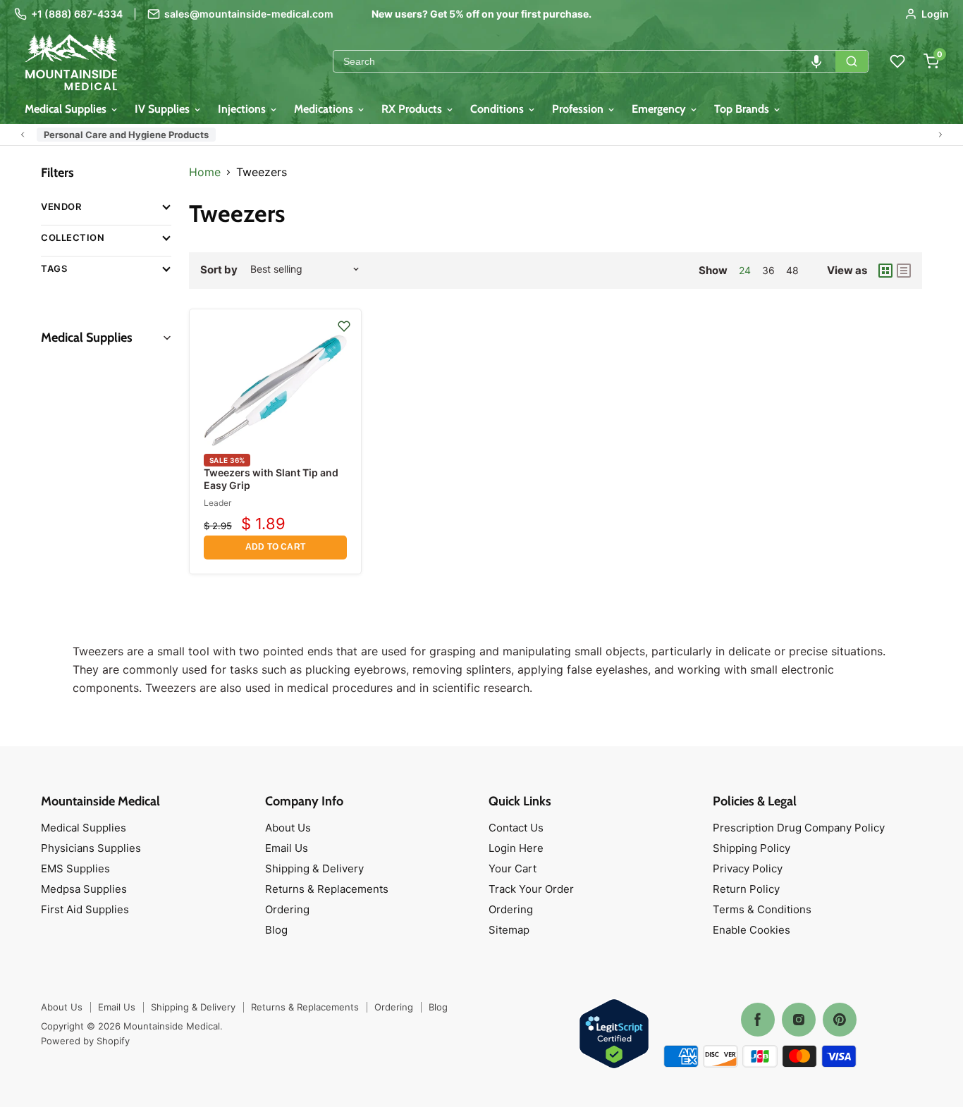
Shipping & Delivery (314, 868)
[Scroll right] (940, 134)
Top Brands (743, 109)
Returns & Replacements (326, 889)
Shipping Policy (751, 848)
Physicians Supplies (91, 848)
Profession (579, 109)
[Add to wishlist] (344, 326)
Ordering (287, 909)
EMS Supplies (75, 868)
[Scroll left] (22, 134)
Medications (325, 109)
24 (745, 270)
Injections (243, 109)
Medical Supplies (67, 109)
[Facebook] (758, 1020)
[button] (816, 61)
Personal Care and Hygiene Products (126, 134)
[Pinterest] (840, 1020)
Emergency (660, 109)
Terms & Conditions (762, 909)
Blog (276, 929)
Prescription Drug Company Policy (799, 827)
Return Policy (746, 889)
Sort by (219, 270)
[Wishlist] (897, 61)
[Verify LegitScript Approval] (614, 1034)
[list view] (904, 271)
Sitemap (509, 929)
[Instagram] (799, 1020)
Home (205, 172)
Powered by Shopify (85, 1040)
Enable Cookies (751, 929)
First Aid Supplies (85, 909)
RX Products (413, 109)
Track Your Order (531, 889)
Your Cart (512, 868)
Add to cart (275, 547)
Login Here (516, 848)
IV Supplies (163, 109)
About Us (288, 827)
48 (792, 270)
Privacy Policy (748, 868)
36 (768, 270)
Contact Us (516, 827)
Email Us (286, 848)
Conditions (498, 109)
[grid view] (885, 271)
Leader (217, 502)
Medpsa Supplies (84, 889)
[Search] (851, 61)
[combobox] (584, 61)
